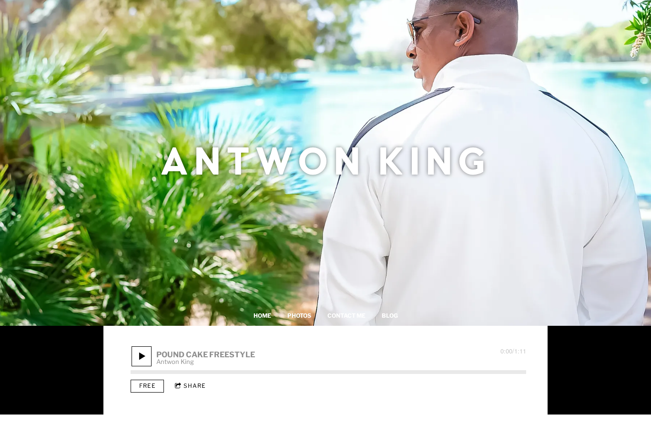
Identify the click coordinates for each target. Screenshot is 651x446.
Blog (390, 315)
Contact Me (346, 315)
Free (147, 385)
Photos (299, 315)
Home (262, 315)
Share (194, 385)
